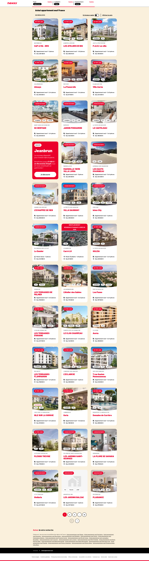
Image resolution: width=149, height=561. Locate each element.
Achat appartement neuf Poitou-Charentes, (59, 543)
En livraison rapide (88, 15)
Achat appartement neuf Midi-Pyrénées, (88, 539)
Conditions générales (45, 556)
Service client (104, 556)
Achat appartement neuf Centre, (89, 536)
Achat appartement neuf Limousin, (49, 539)
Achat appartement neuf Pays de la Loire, (99, 541)
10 (84, 514)
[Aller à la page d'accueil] (12, 3)
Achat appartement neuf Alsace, (75, 534)
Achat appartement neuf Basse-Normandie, (52, 541)
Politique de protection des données (59, 556)
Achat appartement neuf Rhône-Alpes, (82, 543)
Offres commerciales (73, 556)
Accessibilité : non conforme (85, 556)
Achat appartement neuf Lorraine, (68, 539)
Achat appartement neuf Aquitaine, (93, 534)
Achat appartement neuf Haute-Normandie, (76, 541)
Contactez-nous (96, 556)
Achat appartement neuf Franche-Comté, (56, 538)
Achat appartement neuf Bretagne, (71, 536)
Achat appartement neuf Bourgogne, (51, 536)
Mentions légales (35, 556)
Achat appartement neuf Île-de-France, (78, 538)
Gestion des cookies (112, 556)
